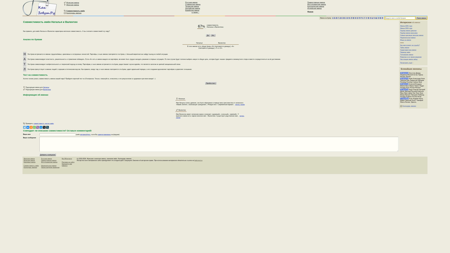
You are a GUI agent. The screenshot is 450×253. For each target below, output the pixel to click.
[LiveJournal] (47, 127)
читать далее (240, 104)
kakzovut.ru (198, 160)
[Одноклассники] (31, 127)
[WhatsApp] (34, 127)
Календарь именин (73, 13)
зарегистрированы (104, 134)
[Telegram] (24, 127)
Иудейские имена (314, 8)
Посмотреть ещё (406, 63)
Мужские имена (72, 3)
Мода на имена (405, 40)
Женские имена (72, 5)
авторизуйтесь (85, 134)
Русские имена (191, 2)
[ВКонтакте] (27, 127)
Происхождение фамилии (50, 167)
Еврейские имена (192, 10)
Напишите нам (67, 164)
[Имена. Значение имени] (39, 8)
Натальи (46, 87)
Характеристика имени (408, 50)
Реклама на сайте (68, 162)
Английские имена (192, 8)
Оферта (64, 166)
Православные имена (316, 2)
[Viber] (37, 127)
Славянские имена (192, 4)
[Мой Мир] (40, 127)
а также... (195, 12)
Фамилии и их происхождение (411, 57)
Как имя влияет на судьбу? (410, 45)
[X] (44, 127)
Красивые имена (29, 162)
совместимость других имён (44, 123)
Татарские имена (192, 6)
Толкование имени (406, 55)
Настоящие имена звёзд (408, 59)
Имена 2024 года (406, 28)
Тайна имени (404, 47)
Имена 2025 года (406, 26)
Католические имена (315, 6)
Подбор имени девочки (408, 31)
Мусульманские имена (316, 4)
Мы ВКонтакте (67, 159)
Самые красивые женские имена (411, 35)
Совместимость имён (31, 166)
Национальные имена (407, 38)
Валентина (47, 89)
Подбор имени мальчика (408, 33)
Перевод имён (405, 52)
